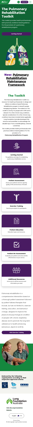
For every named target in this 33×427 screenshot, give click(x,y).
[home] (16, 401)
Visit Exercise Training (16, 332)
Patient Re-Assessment (16, 249)
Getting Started (16, 34)
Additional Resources (16, 275)
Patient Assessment (16, 176)
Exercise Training (16, 201)
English (14, 415)
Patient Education (16, 225)
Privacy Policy (16, 420)
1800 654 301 (18, 2)
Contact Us (24, 2)
